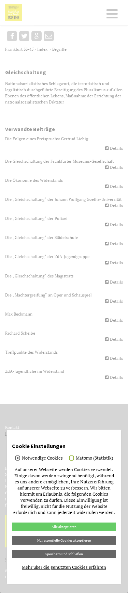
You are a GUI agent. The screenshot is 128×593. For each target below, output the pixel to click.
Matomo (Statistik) (94, 457)
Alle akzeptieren (64, 526)
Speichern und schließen (64, 553)
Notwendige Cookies (42, 457)
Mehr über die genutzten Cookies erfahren (64, 567)
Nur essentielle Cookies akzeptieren (64, 540)
